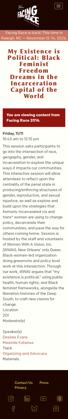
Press (44, 383)
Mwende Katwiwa (18, 342)
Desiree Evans (15, 337)
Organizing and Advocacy (25, 353)
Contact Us (24, 383)
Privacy (20, 388)
